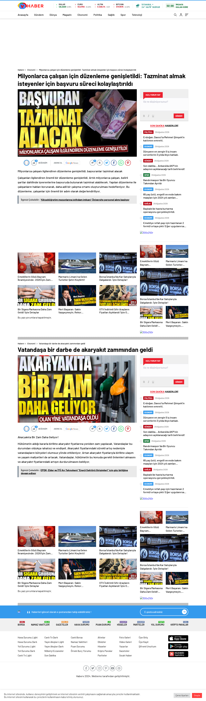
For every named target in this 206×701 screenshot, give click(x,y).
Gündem (39, 14)
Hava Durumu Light (28, 637)
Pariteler (139, 623)
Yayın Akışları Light (54, 641)
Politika (98, 14)
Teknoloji (137, 14)
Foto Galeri (125, 637)
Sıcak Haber (125, 655)
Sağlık (111, 14)
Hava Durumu (81, 623)
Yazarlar (123, 646)
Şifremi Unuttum (147, 646)
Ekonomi (83, 14)
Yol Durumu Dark (26, 650)
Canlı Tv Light (25, 655)
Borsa (21, 623)
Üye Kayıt (144, 641)
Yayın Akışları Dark (54, 646)
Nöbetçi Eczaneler (54, 650)
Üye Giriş (143, 637)
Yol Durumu (157, 623)
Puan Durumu (103, 623)
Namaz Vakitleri (40, 623)
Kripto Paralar (179, 623)
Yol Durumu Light (27, 646)
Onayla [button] (197, 695)
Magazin (67, 14)
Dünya (53, 14)
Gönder (178, 116)
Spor (123, 14)
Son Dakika (50, 655)
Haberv (21, 70)
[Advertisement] (103, 42)
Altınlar (101, 637)
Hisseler (122, 623)
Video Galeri (125, 641)
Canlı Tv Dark (51, 637)
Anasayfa (23, 14)
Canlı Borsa (77, 637)
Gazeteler (62, 623)
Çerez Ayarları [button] (182, 695)
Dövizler (102, 641)
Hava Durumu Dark (27, 641)
